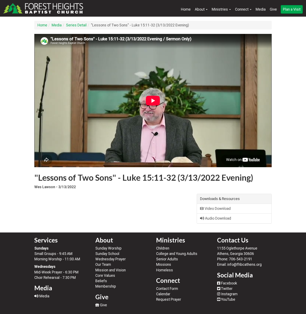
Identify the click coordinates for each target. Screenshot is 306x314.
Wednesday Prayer (110, 259)
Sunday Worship (108, 248)
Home (186, 9)
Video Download (217, 208)
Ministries (220, 9)
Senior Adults (167, 259)
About (200, 9)
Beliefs (101, 281)
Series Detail (76, 25)
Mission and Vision (110, 270)
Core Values (105, 275)
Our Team (103, 264)
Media (261, 9)
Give (273, 9)
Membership (105, 286)
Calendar (163, 294)
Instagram (229, 294)
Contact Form (167, 289)
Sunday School (107, 254)
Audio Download (217, 218)
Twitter (226, 289)
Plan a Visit (292, 9)
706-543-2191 (240, 259)
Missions (163, 264)
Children (162, 248)
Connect (242, 9)
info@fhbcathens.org (244, 264)
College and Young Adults (176, 254)
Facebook (228, 283)
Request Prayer (168, 299)
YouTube (227, 299)
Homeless (164, 270)
